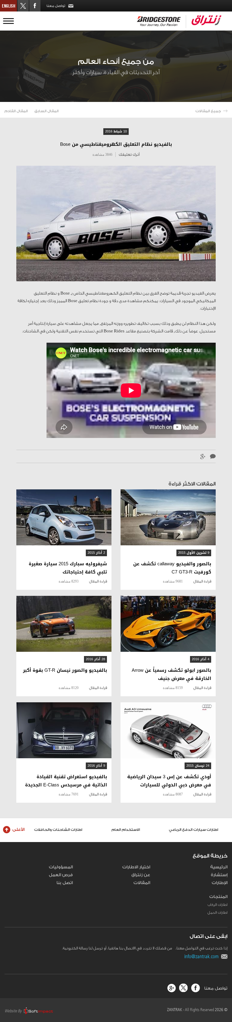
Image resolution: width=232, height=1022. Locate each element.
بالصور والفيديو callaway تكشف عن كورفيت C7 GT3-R (172, 568)
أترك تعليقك (129, 154)
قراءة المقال (202, 581)
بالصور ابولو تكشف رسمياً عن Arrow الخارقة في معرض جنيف (171, 674)
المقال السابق (46, 111)
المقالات (142, 882)
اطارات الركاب (217, 905)
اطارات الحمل (217, 912)
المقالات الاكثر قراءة (192, 483)
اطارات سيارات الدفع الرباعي (196, 830)
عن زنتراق (140, 875)
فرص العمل (61, 875)
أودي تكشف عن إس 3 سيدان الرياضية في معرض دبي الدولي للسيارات (169, 781)
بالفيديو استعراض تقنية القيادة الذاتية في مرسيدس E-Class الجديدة (66, 781)
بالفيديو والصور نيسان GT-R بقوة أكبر (65, 670)
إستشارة (219, 875)
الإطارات (219, 882)
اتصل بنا (64, 882)
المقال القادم (16, 111)
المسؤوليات (61, 867)
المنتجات (218, 896)
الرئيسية (218, 867)
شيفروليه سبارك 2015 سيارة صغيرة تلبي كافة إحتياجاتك (68, 568)
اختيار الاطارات (136, 867)
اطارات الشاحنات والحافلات (60, 830)
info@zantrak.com (202, 956)
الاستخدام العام (128, 830)
